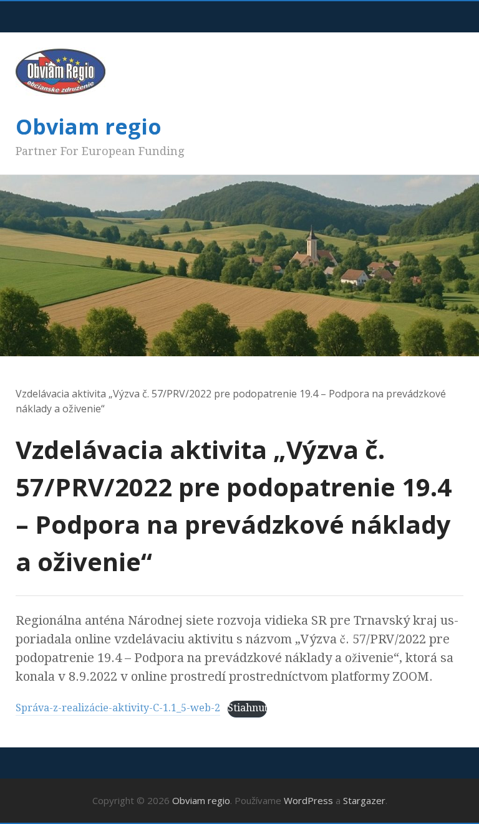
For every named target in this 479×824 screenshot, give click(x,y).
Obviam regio (89, 126)
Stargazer (364, 800)
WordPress (308, 800)
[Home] (21, 378)
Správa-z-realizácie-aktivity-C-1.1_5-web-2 (118, 708)
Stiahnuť (247, 708)
